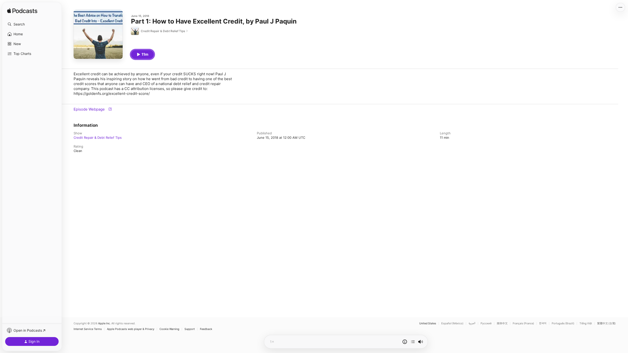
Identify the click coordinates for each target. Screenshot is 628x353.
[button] (31, 24)
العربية (472, 323)
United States (427, 323)
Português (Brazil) (563, 323)
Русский (486, 323)
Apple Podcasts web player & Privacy (130, 329)
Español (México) (452, 323)
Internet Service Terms (88, 329)
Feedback (206, 329)
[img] (22, 11)
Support (189, 329)
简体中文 (502, 323)
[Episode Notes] (405, 341)
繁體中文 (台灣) (606, 323)
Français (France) (523, 323)
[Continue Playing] (413, 341)
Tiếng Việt (585, 323)
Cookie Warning (169, 329)
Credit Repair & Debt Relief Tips (98, 137)
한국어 (543, 323)
